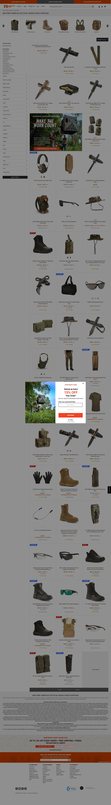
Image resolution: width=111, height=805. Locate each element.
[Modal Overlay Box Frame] (55, 402)
